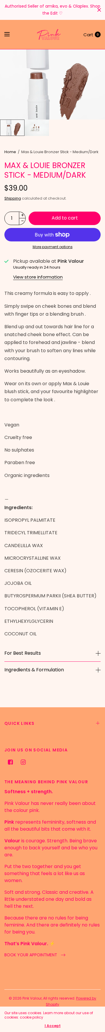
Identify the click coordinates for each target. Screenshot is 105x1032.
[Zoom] (52, 84)
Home (10, 152)
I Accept (53, 1026)
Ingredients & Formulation (34, 670)
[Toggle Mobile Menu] (10, 34)
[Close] (99, 10)
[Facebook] (10, 762)
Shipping (12, 198)
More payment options (53, 246)
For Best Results (22, 653)
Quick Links (19, 723)
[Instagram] (23, 762)
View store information (38, 277)
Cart (88, 35)
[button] (34, 955)
